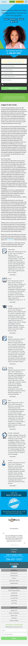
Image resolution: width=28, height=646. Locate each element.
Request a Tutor (14, 610)
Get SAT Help (14, 603)
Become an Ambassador (14, 613)
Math (7, 19)
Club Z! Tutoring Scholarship (14, 590)
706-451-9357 (14, 53)
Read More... (13, 274)
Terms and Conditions (19, 62)
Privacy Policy (11, 62)
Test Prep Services (14, 575)
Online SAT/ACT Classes (14, 580)
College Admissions (14, 583)
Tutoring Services (14, 573)
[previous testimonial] (3, 532)
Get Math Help (14, 593)
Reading (13, 19)
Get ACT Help (14, 600)
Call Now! (12, 1)
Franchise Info (19, 1)
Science (21, 19)
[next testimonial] (25, 532)
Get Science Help (14, 598)
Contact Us (14, 578)
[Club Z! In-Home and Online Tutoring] (4, 1)
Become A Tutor (14, 615)
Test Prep (14, 21)
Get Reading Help (14, 595)
